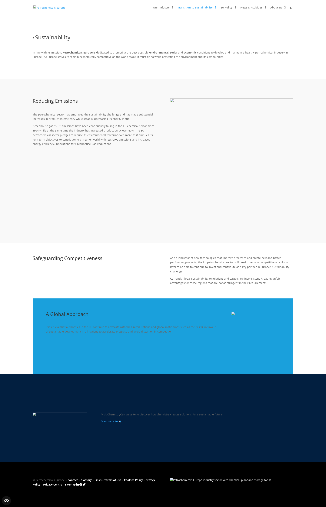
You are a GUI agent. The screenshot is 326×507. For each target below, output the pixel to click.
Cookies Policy (133, 480)
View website (109, 421)
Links (98, 480)
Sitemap (70, 484)
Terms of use (112, 480)
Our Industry (161, 7)
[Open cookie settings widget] (6, 500)
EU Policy (226, 7)
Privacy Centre (52, 484)
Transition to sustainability (195, 7)
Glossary (86, 480)
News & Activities (251, 7)
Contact (73, 480)
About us (276, 7)
